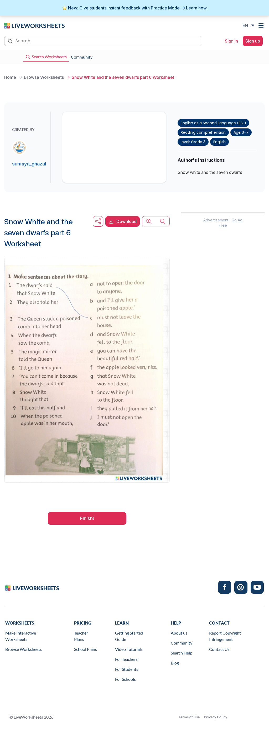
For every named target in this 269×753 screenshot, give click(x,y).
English (219, 141)
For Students (126, 669)
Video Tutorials (129, 649)
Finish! (87, 518)
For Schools (125, 679)
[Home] (34, 25)
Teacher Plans (81, 636)
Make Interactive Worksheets (20, 636)
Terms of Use (189, 717)
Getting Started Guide (129, 636)
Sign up (252, 41)
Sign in (231, 41)
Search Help (181, 652)
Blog (175, 662)
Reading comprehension (203, 132)
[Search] (10, 40)
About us (179, 632)
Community (181, 642)
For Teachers (126, 659)
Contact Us (219, 649)
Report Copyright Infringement (225, 636)
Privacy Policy (215, 717)
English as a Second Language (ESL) (213, 123)
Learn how (196, 8)
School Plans (85, 649)
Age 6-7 (241, 132)
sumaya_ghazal (29, 164)
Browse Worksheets (23, 649)
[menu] (261, 25)
